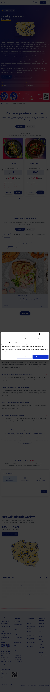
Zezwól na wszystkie (41, 356)
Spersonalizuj (24, 356)
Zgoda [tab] (8, 338)
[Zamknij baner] (48, 334)
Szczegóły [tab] (25, 338)
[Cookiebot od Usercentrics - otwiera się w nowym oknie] (39, 334)
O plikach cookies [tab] (41, 338)
